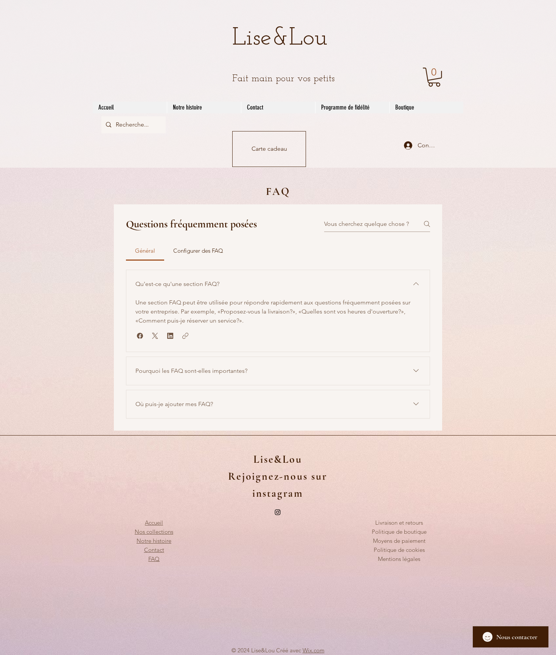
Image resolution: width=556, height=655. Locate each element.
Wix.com (314, 650)
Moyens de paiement (399, 540)
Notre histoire (154, 540)
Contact (154, 549)
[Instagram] (277, 512)
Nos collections (154, 531)
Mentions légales (399, 558)
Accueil (154, 522)
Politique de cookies (399, 549)
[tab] (145, 251)
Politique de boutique (399, 531)
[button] (434, 77)
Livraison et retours (399, 522)
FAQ (154, 558)
